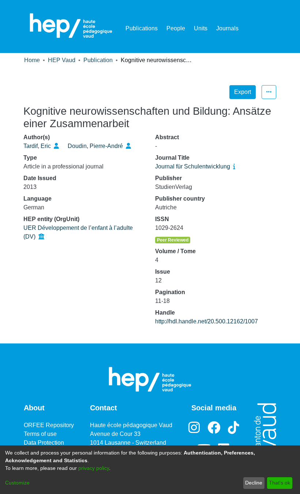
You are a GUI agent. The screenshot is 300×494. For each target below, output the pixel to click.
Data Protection (44, 443)
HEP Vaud (61, 60)
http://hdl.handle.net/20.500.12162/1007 (206, 321)
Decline (253, 483)
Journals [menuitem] (227, 28)
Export (242, 92)
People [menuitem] (175, 28)
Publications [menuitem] (141, 28)
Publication (98, 60)
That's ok (279, 483)
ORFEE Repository (49, 425)
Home (32, 60)
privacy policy (93, 468)
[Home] (71, 25)
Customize (17, 483)
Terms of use (40, 434)
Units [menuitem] (200, 28)
